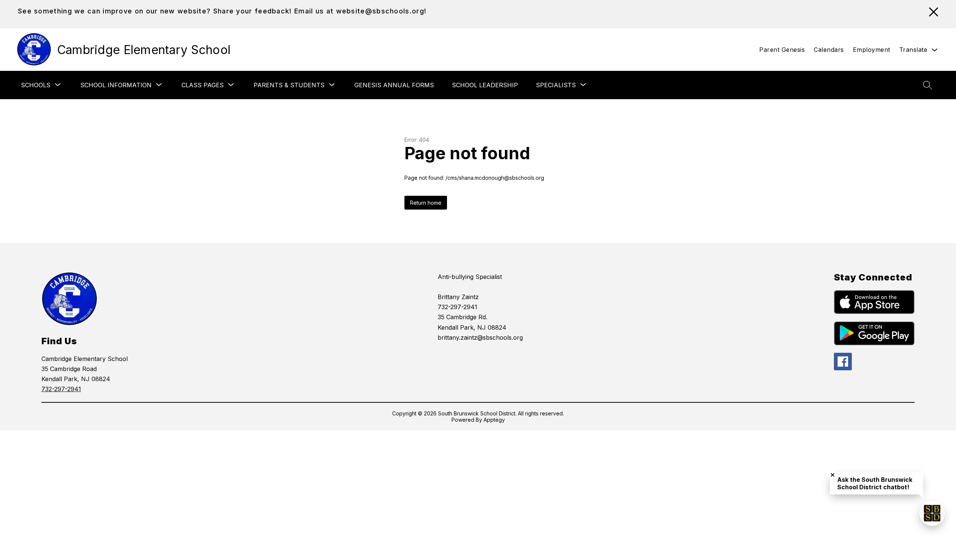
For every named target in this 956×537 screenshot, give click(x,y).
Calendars (829, 49)
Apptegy (494, 420)
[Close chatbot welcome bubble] (832, 475)
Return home (425, 203)
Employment (871, 49)
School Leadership (485, 85)
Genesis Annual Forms (394, 85)
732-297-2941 (61, 389)
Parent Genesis (782, 49)
